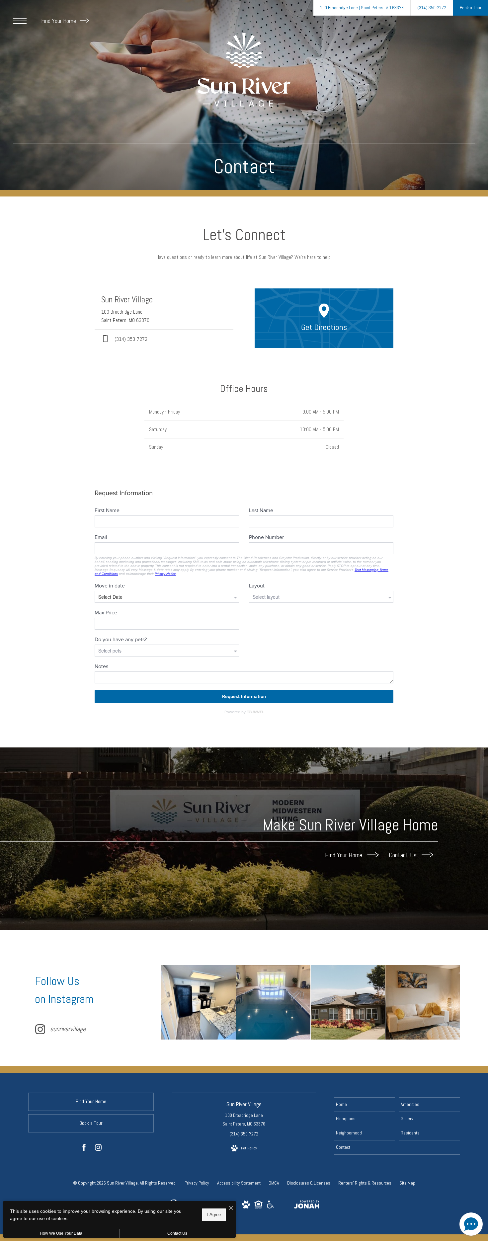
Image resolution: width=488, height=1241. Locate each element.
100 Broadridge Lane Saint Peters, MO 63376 (243, 1119)
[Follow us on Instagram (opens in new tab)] (98, 1148)
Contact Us (403, 855)
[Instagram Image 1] (198, 1002)
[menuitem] (364, 1105)
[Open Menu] (20, 21)
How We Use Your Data (61, 1233)
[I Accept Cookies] (231, 1208)
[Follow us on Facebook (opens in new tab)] (84, 1148)
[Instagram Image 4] (422, 1002)
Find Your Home (59, 21)
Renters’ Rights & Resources (364, 1183)
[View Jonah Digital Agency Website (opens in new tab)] (306, 1206)
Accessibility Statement (239, 1183)
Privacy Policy (197, 1183)
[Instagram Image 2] (273, 1002)
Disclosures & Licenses (308, 1183)
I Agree (214, 1214)
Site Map (407, 1183)
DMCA (274, 1183)
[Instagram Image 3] (348, 1002)
